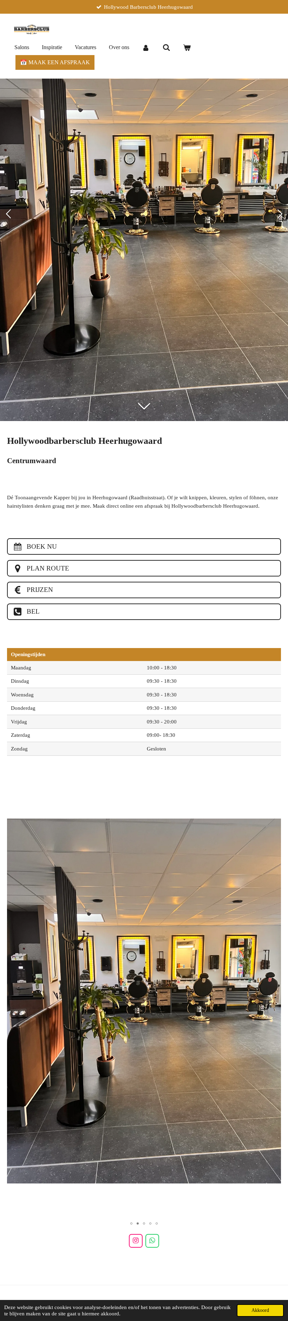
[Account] (145, 47)
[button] (274, 790)
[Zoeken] (166, 47)
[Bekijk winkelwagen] (186, 47)
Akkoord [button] (260, 1310)
